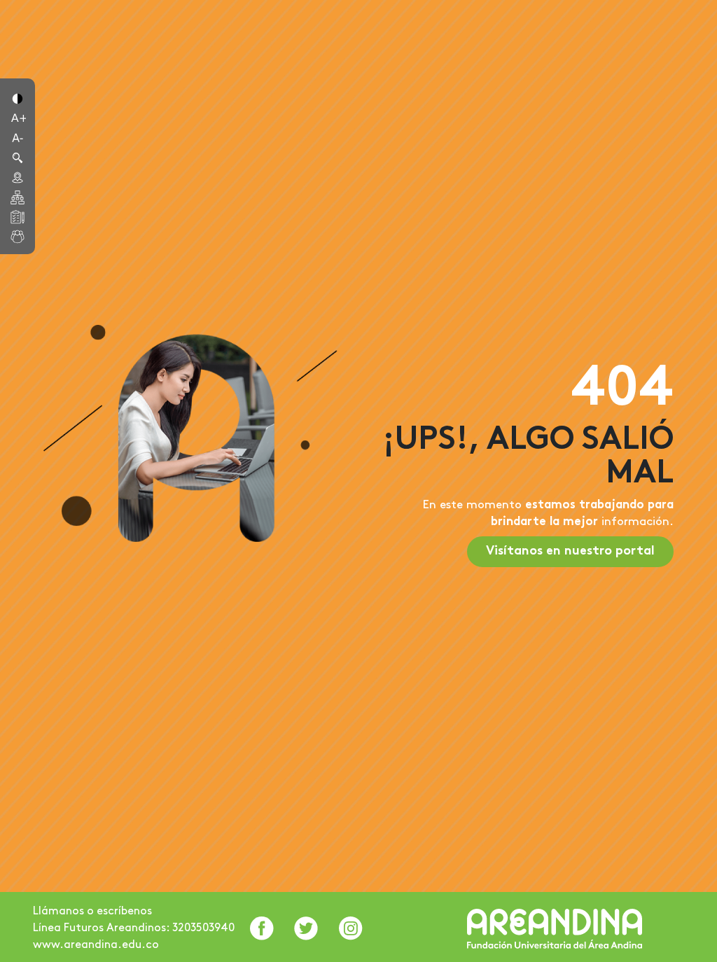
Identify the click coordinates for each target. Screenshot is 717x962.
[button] (17, 97)
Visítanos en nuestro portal (570, 551)
